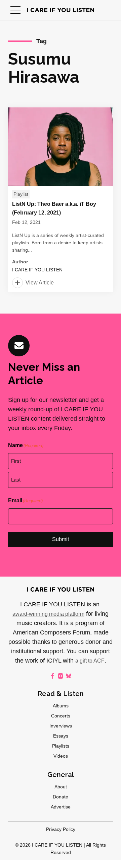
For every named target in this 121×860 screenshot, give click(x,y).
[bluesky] (68, 676)
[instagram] (60, 676)
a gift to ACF (90, 661)
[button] (15, 10)
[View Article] (60, 199)
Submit (60, 539)
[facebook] (52, 676)
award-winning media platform (48, 614)
